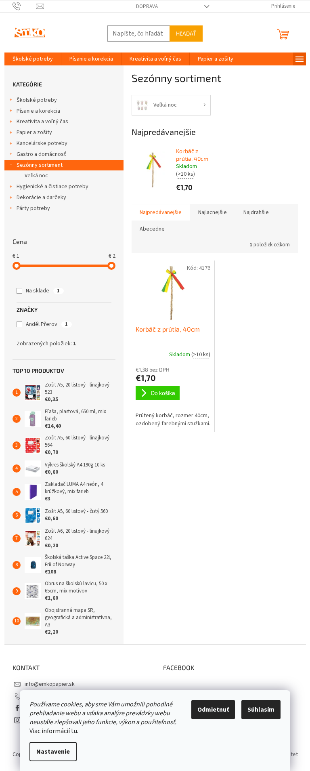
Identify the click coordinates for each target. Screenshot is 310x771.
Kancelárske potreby (42, 143)
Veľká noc (36, 176)
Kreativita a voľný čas (42, 122)
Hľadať (186, 33)
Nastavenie (53, 751)
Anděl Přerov (47, 324)
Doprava (147, 6)
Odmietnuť (213, 709)
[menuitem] (32, 59)
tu (74, 731)
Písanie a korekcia (38, 111)
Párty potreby (33, 208)
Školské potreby (37, 100)
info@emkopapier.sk (50, 684)
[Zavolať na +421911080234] (24, 6)
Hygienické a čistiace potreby (52, 187)
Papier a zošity (34, 132)
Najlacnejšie (212, 212)
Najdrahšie (256, 212)
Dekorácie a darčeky (41, 197)
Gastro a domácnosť (41, 154)
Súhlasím (260, 709)
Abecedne (152, 229)
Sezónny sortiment (40, 165)
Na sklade (43, 291)
